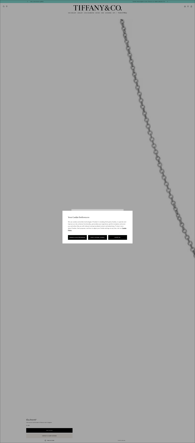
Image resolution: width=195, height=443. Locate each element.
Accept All (118, 237)
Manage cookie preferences (77, 237)
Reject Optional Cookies (98, 237)
